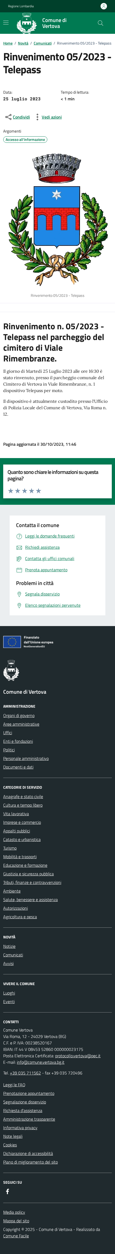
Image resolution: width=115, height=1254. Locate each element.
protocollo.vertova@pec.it (78, 1055)
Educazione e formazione (25, 865)
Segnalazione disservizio (24, 1102)
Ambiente (12, 891)
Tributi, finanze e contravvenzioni (32, 882)
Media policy (14, 1212)
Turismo (10, 848)
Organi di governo (18, 715)
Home (8, 43)
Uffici (7, 732)
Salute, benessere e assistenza (30, 899)
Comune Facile (16, 1236)
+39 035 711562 (25, 1073)
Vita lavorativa (16, 813)
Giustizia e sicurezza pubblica (28, 874)
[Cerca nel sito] (100, 23)
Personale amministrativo (26, 758)
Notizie (9, 946)
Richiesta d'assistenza (22, 1110)
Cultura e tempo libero (23, 805)
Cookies (10, 1145)
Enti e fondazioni (18, 741)
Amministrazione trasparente (29, 1119)
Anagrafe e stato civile (23, 796)
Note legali (12, 1136)
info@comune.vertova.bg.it (40, 1062)
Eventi (9, 1001)
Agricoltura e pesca (20, 916)
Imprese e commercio (22, 822)
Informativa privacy (20, 1127)
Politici (9, 750)
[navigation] (6, 22)
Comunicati (43, 43)
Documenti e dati (18, 767)
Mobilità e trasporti (20, 856)
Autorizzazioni (15, 908)
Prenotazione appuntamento (28, 1093)
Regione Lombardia (21, 6)
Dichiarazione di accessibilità (28, 1153)
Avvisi (8, 963)
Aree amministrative (21, 724)
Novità (23, 43)
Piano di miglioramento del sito (30, 1162)
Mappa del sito (16, 1221)
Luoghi (9, 993)
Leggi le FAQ (14, 1084)
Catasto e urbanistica (22, 839)
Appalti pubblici (16, 831)
